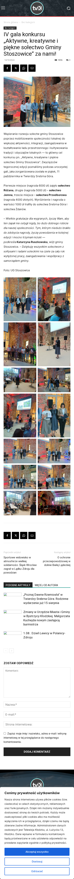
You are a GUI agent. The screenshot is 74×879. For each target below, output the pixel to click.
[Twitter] (15, 68)
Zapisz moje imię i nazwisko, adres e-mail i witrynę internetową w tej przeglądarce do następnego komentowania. (35, 737)
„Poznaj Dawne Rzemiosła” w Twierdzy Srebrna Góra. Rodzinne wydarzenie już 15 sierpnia (45, 599)
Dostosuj (37, 861)
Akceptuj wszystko (37, 851)
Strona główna (11, 22)
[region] (37, 833)
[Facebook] (7, 68)
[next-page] (11, 650)
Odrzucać (37, 871)
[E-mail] (32, 68)
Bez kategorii (28, 22)
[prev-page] (6, 650)
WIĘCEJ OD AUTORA (46, 585)
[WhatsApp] (23, 68)
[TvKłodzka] (37, 8)
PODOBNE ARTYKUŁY (18, 585)
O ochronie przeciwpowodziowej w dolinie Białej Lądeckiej (56, 561)
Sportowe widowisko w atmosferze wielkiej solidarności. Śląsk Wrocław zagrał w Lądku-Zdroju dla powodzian (20, 565)
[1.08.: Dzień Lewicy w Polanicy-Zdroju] (13, 637)
